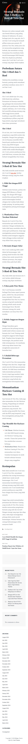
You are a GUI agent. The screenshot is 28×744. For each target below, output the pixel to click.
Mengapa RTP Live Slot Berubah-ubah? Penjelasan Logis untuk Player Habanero (15, 596)
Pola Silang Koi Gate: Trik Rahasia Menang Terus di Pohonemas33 (14, 575)
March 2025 (5, 687)
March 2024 (5, 723)
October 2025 (5, 667)
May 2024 (4, 717)
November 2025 (6, 664)
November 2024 (6, 699)
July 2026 (4, 640)
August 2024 (5, 708)
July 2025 (4, 675)
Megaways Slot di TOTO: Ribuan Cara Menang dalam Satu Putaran (15, 603)
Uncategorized (8, 529)
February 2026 (6, 655)
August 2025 (5, 672)
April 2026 (5, 649)
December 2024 (6, 696)
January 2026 (5, 658)
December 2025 (6, 661)
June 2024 (4, 714)
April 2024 (5, 720)
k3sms (4, 2)
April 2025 (5, 684)
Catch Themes (16, 740)
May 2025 (4, 681)
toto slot (13, 173)
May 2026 (4, 646)
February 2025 (6, 690)
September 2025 (6, 669)
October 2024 (5, 702)
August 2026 (5, 637)
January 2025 (5, 693)
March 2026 (5, 652)
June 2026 (4, 643)
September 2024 (6, 705)
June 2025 (4, 678)
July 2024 (4, 711)
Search (21, 560)
